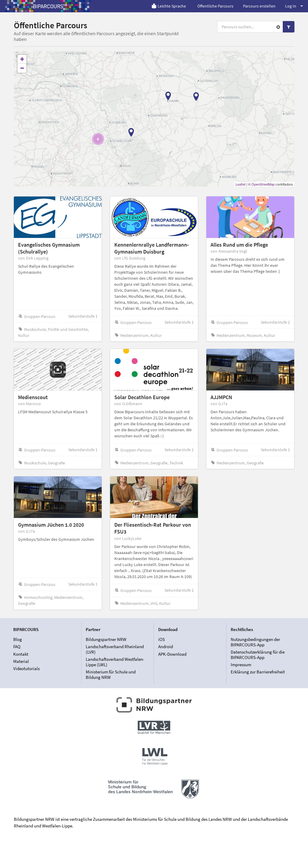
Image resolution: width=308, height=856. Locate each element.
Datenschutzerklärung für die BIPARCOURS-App (258, 654)
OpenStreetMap (263, 184)
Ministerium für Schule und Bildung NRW (111, 674)
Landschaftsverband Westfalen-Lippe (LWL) (115, 661)
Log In (290, 6)
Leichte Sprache (172, 6)
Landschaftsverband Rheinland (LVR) (115, 649)
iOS (161, 639)
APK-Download (172, 654)
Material (21, 661)
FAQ (16, 646)
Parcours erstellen (259, 6)
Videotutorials (26, 668)
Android (165, 646)
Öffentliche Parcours (215, 6)
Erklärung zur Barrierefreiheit (258, 672)
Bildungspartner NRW (106, 639)
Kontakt (20, 654)
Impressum (241, 664)
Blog (17, 639)
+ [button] (22, 59)
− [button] (22, 68)
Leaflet (240, 184)
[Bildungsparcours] (48, 6)
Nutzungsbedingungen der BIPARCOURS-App (255, 642)
